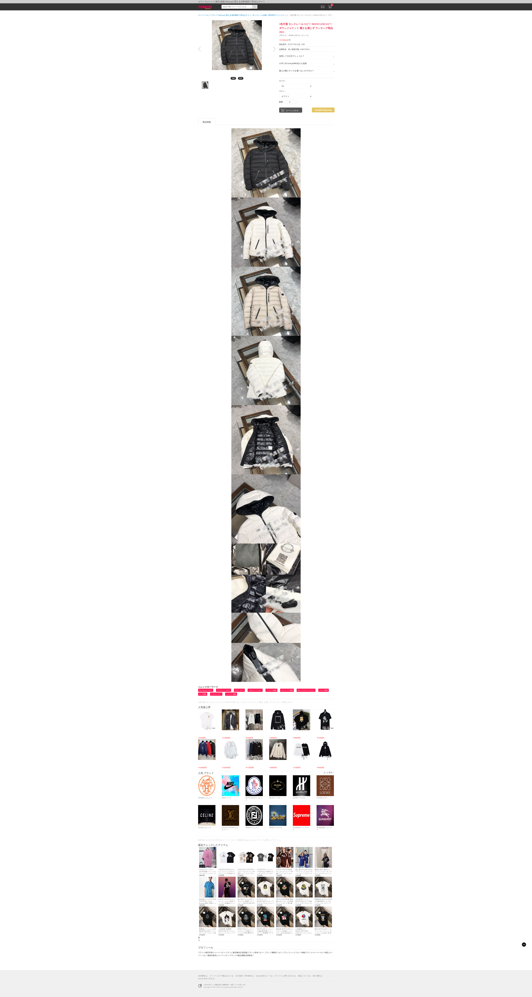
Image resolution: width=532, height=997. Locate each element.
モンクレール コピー (205, 690)
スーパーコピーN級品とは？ (220, 976)
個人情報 (316, 976)
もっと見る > (328, 772)
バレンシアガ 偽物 (287, 690)
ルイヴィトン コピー (223, 690)
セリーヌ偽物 (323, 690)
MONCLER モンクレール (299, 35)
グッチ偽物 (202, 694)
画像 (233, 78)
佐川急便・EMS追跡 (243, 976)
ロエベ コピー (239, 690)
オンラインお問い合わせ (284, 976)
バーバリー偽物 (231, 694)
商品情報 (207, 122)
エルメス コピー (216, 694)
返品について (303, 976)
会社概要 (201, 976)
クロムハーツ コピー (255, 690)
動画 (240, 78)
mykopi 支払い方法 (205, 979)
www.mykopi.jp (225, 987)
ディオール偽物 (271, 690)
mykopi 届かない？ (263, 976)
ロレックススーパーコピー (306, 690)
